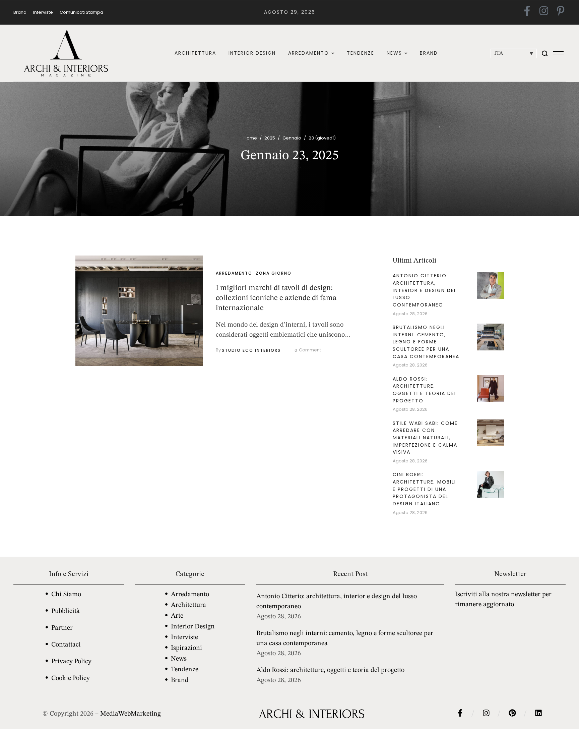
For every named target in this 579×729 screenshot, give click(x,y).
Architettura (188, 605)
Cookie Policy (70, 678)
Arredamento (190, 594)
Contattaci (66, 644)
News (179, 659)
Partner (62, 628)
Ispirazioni (186, 648)
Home (250, 138)
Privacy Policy (71, 661)
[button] (332, 53)
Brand (180, 680)
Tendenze (184, 669)
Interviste (184, 637)
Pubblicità (65, 611)
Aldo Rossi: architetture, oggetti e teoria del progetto (425, 390)
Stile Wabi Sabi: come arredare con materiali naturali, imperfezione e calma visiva (425, 438)
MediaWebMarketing (130, 714)
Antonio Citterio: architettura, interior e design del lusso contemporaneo (425, 290)
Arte (177, 616)
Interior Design (193, 626)
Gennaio (291, 138)
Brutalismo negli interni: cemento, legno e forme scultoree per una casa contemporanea (426, 342)
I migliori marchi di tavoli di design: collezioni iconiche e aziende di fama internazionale (276, 298)
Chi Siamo (66, 594)
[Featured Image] (139, 311)
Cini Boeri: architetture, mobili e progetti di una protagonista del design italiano (424, 489)
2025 (269, 138)
